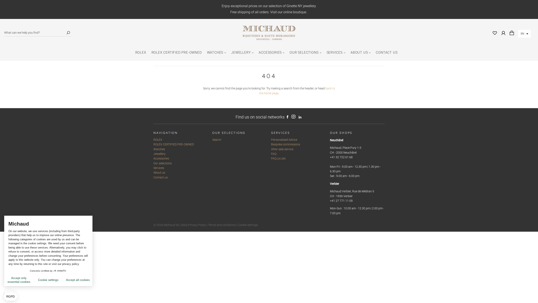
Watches (215, 52)
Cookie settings (248, 225)
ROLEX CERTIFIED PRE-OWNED (177, 52)
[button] (524, 34)
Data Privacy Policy (193, 225)
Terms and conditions (222, 225)
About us (359, 52)
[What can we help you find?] (34, 32)
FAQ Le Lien (278, 158)
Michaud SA (171, 225)
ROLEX (140, 52)
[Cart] (512, 33)
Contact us (386, 52)
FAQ (273, 153)
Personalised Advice (284, 139)
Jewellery (241, 52)
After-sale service (282, 149)
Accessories (270, 52)
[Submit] (68, 32)
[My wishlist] (495, 33)
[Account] (503, 33)
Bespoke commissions (285, 144)
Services (335, 52)
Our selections (304, 52)
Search (216, 139)
